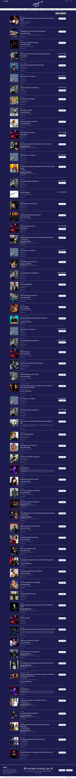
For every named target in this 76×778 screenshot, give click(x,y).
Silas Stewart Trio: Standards (27, 99)
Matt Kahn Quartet (25, 352)
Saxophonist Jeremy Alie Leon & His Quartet (31, 363)
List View (57, 13)
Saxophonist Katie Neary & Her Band (29, 640)
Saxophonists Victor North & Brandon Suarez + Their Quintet (35, 144)
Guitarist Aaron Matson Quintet (28, 594)
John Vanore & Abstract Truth (28, 548)
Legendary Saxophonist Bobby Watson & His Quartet (33, 318)
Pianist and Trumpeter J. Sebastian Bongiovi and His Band (35, 54)
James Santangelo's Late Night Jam (29, 87)
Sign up (67, 1)
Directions (62, 770)
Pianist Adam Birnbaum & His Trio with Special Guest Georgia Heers (37, 513)
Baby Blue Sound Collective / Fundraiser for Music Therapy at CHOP (37, 629)
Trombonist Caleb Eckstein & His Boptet (30, 582)
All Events (22, 9)
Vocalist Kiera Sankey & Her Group (29, 537)
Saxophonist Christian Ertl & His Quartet (30, 215)
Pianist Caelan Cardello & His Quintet (29, 502)
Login (71, 1)
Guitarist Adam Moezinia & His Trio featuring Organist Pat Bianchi (37, 237)
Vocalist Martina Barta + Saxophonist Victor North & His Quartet (36, 752)
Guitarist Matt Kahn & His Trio (27, 132)
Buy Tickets (62, 56)
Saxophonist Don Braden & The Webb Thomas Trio (33, 700)
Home (16, 9)
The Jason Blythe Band (26, 284)
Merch (59, 9)
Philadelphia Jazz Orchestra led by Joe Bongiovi (32, 31)
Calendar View (63, 13)
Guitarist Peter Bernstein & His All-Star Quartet (32, 65)
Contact (35, 777)
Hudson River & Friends (26, 110)
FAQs (32, 777)
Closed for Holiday (24, 192)
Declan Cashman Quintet (26, 434)
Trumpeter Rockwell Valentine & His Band (31, 571)
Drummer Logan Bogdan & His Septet (30, 490)
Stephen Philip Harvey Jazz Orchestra (30, 526)
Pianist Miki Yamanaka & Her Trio (28, 261)
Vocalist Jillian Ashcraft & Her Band (29, 479)
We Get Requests (24, 468)
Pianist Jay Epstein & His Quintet (28, 203)
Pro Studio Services (47, 9)
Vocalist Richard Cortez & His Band (29, 713)
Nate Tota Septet (24, 307)
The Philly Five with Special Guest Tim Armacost (32, 739)
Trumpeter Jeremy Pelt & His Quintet (29, 457)
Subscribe (69, 770)
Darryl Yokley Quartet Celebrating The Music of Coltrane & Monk (37, 663)
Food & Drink (38, 9)
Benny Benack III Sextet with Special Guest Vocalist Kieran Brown (37, 560)
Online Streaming (29, 9)
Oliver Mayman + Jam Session (28, 76)
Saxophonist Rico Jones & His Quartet (29, 652)
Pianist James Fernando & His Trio (29, 121)
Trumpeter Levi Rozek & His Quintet (29, 42)
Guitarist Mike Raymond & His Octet (29, 374)
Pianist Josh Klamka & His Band (28, 295)
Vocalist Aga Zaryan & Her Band (28, 445)
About (55, 9)
